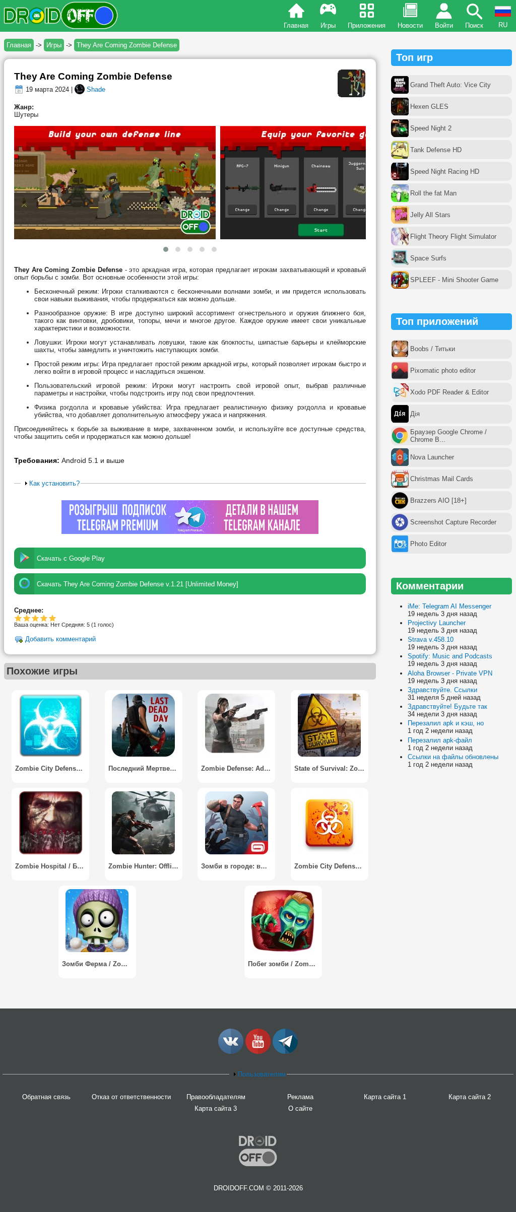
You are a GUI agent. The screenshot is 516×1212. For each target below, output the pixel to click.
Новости (410, 25)
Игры (328, 25)
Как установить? (54, 483)
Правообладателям (215, 1097)
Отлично (52, 618)
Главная (296, 25)
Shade (96, 89)
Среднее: (28, 610)
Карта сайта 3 (216, 1108)
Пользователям (262, 1074)
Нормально (27, 618)
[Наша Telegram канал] (285, 1051)
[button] (166, 249)
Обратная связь (46, 1097)
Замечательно (44, 618)
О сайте (300, 1108)
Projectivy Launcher (437, 623)
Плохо (18, 618)
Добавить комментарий (60, 639)
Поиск (474, 25)
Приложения (366, 25)
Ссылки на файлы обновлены (453, 757)
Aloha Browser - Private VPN (450, 673)
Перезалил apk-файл (440, 740)
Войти (444, 25)
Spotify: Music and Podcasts (450, 656)
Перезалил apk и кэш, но (446, 723)
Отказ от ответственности (131, 1097)
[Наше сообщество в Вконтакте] (230, 1051)
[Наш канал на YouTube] (258, 1051)
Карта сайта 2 (469, 1097)
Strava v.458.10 (431, 639)
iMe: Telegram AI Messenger (449, 606)
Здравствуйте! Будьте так (447, 706)
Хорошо (35, 618)
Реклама (300, 1097)
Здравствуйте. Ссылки (442, 690)
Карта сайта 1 (385, 1097)
